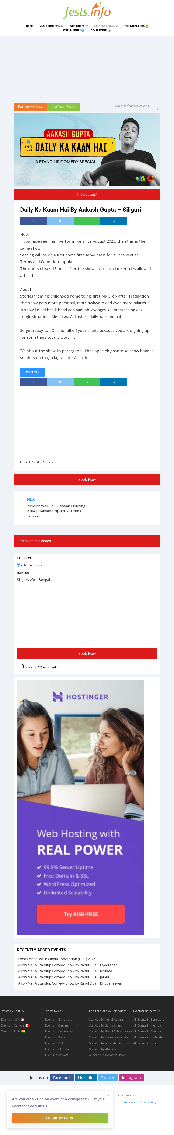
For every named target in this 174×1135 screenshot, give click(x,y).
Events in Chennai (57, 1025)
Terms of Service (127, 1102)
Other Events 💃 (101, 30)
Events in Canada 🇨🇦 (15, 1025)
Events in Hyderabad (59, 1031)
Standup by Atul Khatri (104, 1049)
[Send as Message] (87, 221)
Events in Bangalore (58, 1019)
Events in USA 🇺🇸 (12, 1019)
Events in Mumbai (57, 1049)
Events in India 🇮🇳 (13, 1031)
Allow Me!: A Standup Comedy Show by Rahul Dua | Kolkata (65, 971)
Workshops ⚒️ (79, 26)
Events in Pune (55, 1037)
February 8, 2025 (31, 565)
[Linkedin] (113, 221)
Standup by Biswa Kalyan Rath (110, 1037)
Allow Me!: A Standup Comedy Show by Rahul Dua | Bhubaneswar (70, 983)
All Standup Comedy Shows (108, 1055)
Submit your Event (127, 1095)
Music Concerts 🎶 (51, 26)
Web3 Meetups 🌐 (73, 30)
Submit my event (60, 1118)
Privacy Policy (148, 1102)
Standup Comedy (42, 462)
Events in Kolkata (57, 1055)
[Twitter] (60, 221)
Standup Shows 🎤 (106, 26)
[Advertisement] (87, 67)
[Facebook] (33, 221)
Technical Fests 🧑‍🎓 (136, 26)
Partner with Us (30, 106)
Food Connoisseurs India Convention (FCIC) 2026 (56, 959)
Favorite (31, 372)
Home (29, 26)
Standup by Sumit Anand (106, 1025)
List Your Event (64, 106)
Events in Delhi (55, 1043)
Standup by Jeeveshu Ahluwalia (110, 1043)
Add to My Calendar (41, 666)
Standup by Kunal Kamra (106, 1019)
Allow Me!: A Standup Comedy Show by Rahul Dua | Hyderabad (67, 965)
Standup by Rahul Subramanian (110, 1031)
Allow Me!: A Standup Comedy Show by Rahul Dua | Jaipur (63, 977)
